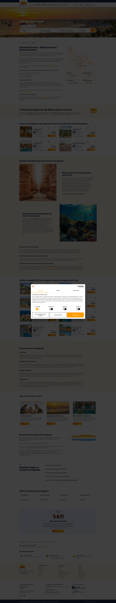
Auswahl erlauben (58, 314)
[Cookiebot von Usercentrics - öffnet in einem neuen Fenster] (78, 286)
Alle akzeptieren (75, 314)
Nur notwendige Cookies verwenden (40, 315)
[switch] (51, 309)
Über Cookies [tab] (76, 290)
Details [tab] (58, 290)
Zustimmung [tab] (40, 290)
